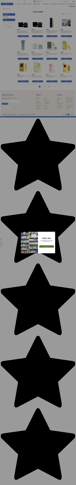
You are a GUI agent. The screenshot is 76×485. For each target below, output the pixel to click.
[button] (1, 242)
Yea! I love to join (46, 246)
